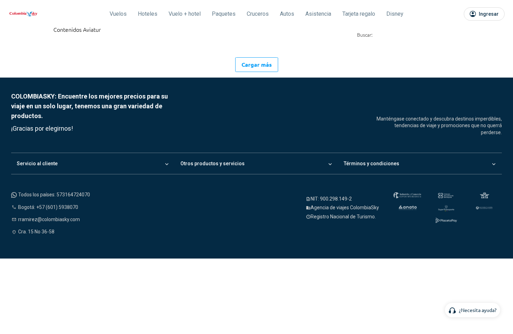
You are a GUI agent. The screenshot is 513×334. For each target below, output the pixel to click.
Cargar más (256, 64)
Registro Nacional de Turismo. (343, 216)
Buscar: (364, 35)
